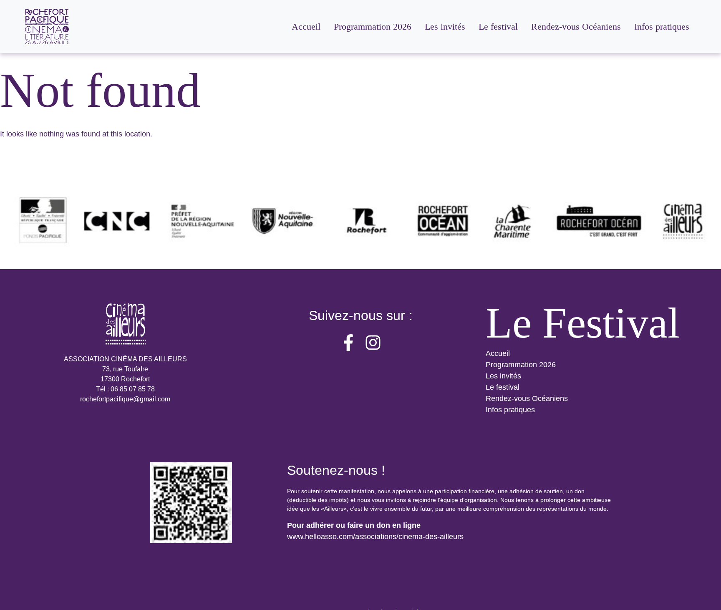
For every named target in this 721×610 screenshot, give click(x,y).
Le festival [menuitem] (498, 26)
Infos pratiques (510, 410)
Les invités (503, 376)
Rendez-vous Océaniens (527, 398)
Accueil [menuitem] (306, 26)
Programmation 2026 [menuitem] (372, 26)
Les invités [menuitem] (445, 26)
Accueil (498, 353)
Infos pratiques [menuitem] (661, 26)
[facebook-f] (348, 342)
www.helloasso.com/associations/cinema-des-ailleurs (375, 536)
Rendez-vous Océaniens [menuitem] (576, 26)
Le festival (502, 387)
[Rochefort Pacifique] (47, 26)
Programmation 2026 (521, 364)
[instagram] (373, 342)
